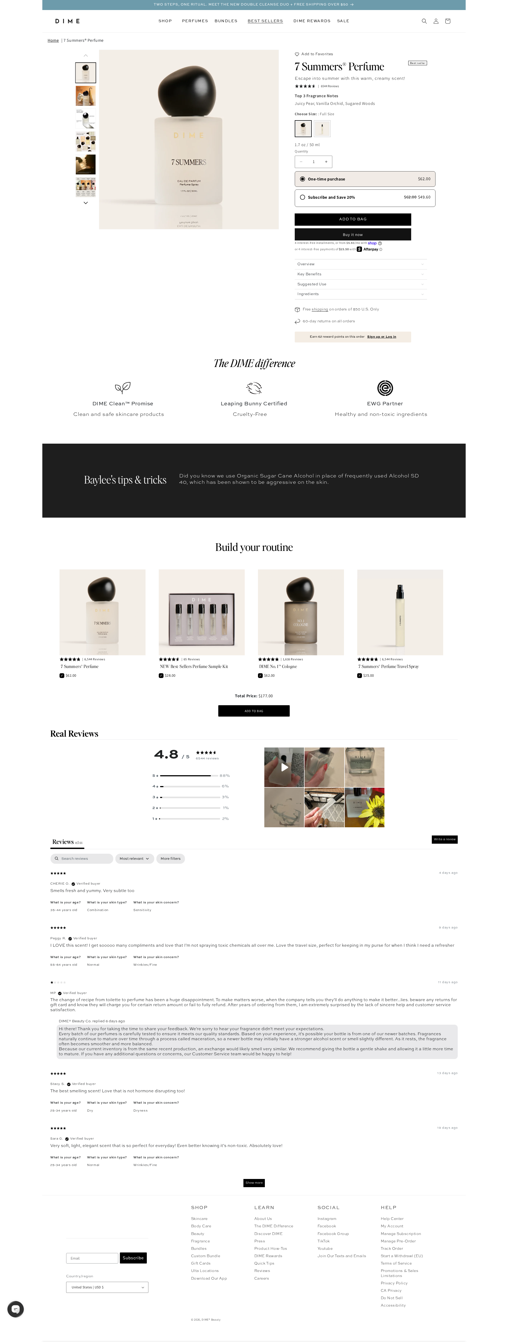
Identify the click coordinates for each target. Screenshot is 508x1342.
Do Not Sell (392, 1298)
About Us (263, 1219)
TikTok (324, 1241)
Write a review (445, 839)
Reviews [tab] (67, 841)
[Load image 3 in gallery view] (86, 119)
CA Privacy (391, 1291)
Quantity (301, 151)
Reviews (262, 1271)
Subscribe (133, 1258)
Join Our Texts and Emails (342, 1256)
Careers (261, 1278)
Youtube (325, 1249)
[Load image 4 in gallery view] (86, 141)
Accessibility (393, 1305)
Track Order (392, 1249)
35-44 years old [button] (64, 910)
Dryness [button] (140, 1110)
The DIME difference (254, 363)
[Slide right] (86, 203)
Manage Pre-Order (398, 1241)
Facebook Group (333, 1234)
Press (259, 1241)
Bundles (199, 1249)
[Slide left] (86, 55)
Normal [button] (93, 965)
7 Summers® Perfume (84, 40)
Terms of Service (396, 1263)
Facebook (327, 1226)
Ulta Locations (205, 1271)
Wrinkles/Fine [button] (145, 965)
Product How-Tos (270, 1249)
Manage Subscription (401, 1234)
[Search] (424, 21)
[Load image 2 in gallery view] (86, 96)
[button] (167, 21)
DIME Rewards (268, 1256)
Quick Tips (264, 1263)
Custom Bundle (205, 1256)
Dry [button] (90, 1110)
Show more (254, 1183)
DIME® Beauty (211, 1319)
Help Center (392, 1219)
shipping (320, 309)
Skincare (199, 1219)
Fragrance (200, 1241)
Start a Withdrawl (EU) (402, 1256)
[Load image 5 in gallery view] (86, 164)
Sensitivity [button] (142, 910)
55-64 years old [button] (64, 965)
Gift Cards (201, 1263)
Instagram (327, 1219)
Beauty (198, 1234)
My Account (392, 1226)
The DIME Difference (273, 1226)
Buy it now (353, 234)
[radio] (303, 128)
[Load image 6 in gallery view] (86, 187)
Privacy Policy (394, 1283)
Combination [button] (97, 910)
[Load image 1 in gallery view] (86, 73)
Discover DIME (268, 1234)
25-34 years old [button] (63, 1110)
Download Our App (209, 1278)
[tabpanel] (254, 1023)
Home (53, 40)
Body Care (201, 1226)
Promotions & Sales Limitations (400, 1273)
